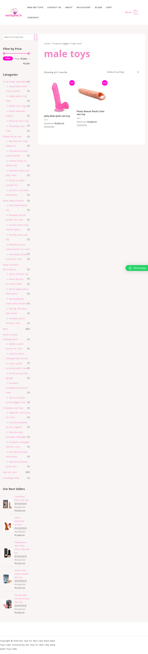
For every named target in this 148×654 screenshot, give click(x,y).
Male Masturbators (13, 200)
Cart (109, 7)
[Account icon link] (141, 12)
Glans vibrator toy (18, 274)
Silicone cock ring (18, 121)
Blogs (98, 7)
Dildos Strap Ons (12, 136)
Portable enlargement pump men (17, 388)
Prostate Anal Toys (13, 408)
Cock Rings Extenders (15, 81)
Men (5, 329)
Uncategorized (11, 478)
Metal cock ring (17, 106)
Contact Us (54, 7)
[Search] (35, 37)
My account (84, 7)
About (69, 7)
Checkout (33, 17)
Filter (7, 58)
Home (47, 43)
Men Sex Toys (35, 7)
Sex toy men (10, 472)
